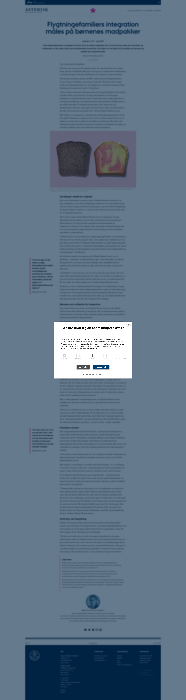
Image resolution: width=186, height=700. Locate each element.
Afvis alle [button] (83, 367)
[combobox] (129, 325)
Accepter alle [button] (101, 367)
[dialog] (93, 350)
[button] (92, 374)
